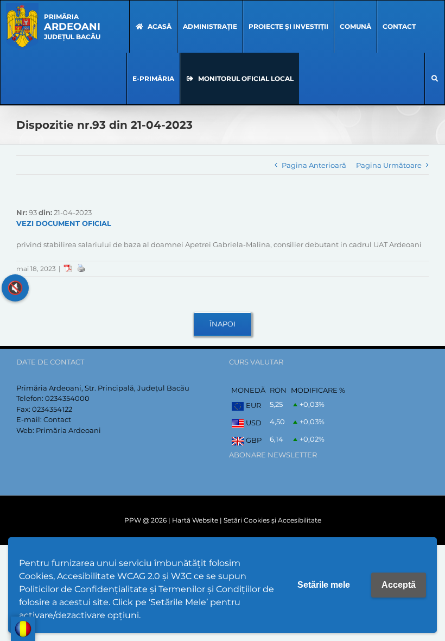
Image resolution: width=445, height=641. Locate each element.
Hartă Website (195, 520)
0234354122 (52, 409)
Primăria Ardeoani (68, 430)
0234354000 (67, 398)
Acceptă (399, 584)
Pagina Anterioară (314, 165)
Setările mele (323, 584)
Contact (57, 419)
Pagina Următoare (389, 165)
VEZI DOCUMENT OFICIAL (63, 223)
